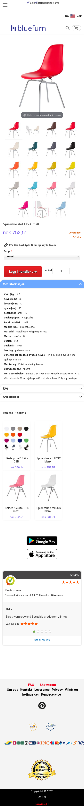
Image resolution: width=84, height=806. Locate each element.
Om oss (12, 689)
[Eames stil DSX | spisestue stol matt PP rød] (13, 131)
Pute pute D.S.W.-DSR (17, 460)
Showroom (48, 685)
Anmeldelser (11, 396)
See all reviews (42, 640)
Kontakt (26, 689)
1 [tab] (34, 631)
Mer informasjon (14, 284)
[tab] (42, 284)
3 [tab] (42, 631)
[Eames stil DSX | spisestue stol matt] (32, 131)
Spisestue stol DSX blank (49, 460)
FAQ (5, 388)
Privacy (57, 689)
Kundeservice (51, 694)
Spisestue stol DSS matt (17, 509)
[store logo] (28, 28)
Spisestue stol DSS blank (49, 509)
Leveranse (42, 689)
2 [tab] (38, 631)
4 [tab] (46, 631)
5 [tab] (50, 631)
